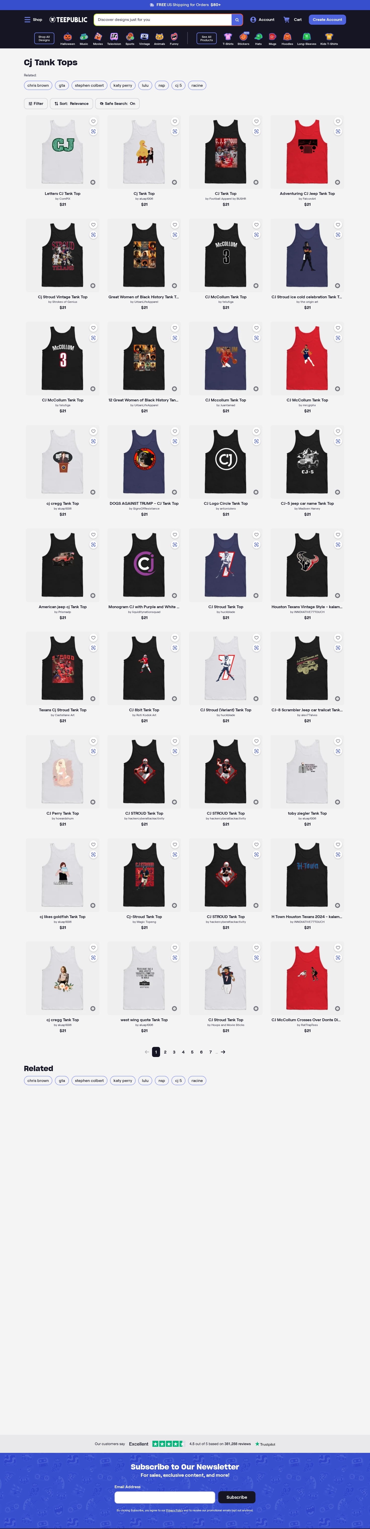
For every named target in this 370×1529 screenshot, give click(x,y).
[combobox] (163, 19)
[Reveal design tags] (92, 182)
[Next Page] (223, 1052)
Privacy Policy (174, 1510)
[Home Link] (68, 20)
